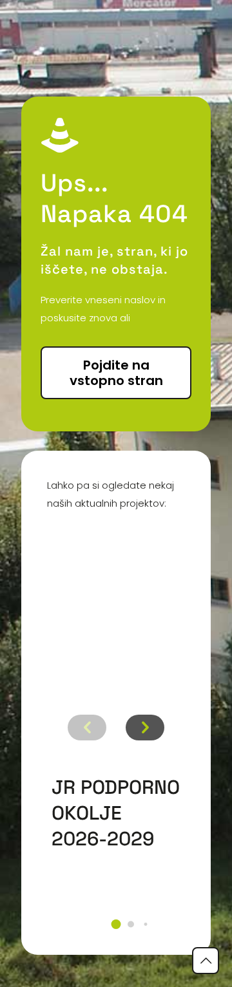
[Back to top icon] (205, 960)
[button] (116, 924)
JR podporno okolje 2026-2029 (116, 813)
